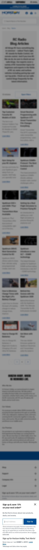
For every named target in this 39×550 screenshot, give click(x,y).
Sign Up (30, 522)
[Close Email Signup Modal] (35, 504)
